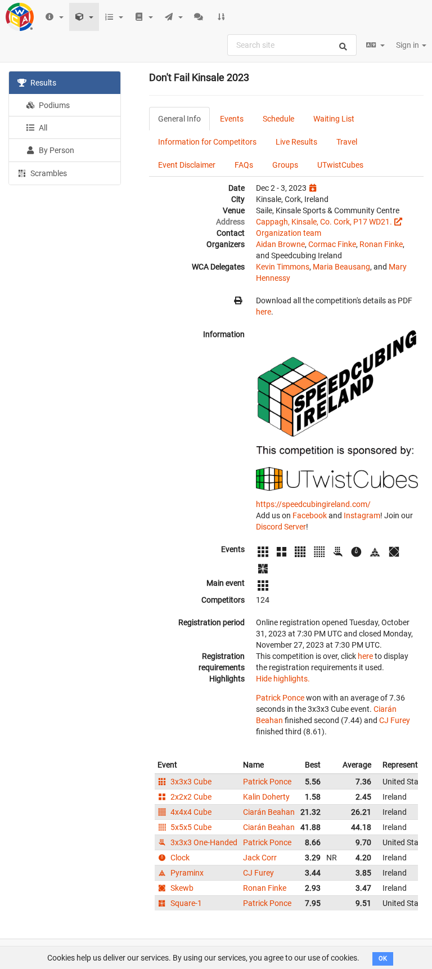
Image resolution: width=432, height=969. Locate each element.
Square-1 (185, 903)
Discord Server (281, 526)
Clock (179, 857)
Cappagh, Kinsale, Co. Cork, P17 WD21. (324, 221)
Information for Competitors (207, 141)
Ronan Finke (381, 244)
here (263, 311)
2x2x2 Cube (190, 796)
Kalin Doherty (266, 796)
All (42, 127)
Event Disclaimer (186, 164)
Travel (346, 141)
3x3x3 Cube (190, 781)
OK (383, 958)
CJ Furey (394, 720)
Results (42, 82)
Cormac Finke (332, 244)
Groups (285, 164)
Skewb (181, 887)
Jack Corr (260, 857)
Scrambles (48, 173)
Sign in (408, 45)
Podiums (53, 105)
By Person (55, 150)
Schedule (278, 118)
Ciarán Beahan (269, 812)
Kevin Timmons (282, 266)
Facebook (309, 515)
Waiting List (333, 118)
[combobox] (292, 45)
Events (232, 118)
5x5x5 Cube (190, 827)
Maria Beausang (341, 266)
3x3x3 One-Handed (203, 842)
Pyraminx (186, 872)
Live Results (296, 141)
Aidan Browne (280, 244)
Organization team (288, 232)
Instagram (362, 515)
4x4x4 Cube (190, 812)
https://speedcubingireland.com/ (313, 504)
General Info (179, 118)
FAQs (244, 164)
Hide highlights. (283, 678)
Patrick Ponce (280, 697)
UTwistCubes (340, 164)
